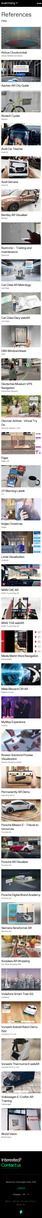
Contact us (11, 1165)
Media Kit (21, 1205)
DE (28, 1194)
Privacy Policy (28, 1201)
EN (24, 1194)
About (7, 1201)
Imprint (15, 1201)
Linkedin (21, 1188)
